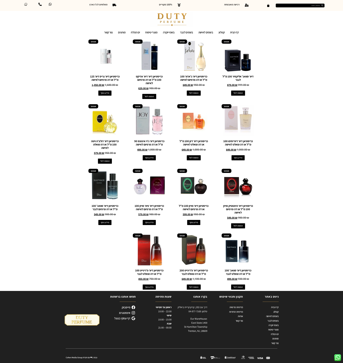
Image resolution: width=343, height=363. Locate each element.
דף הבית (234, 32)
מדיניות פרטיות (236, 307)
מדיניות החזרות (236, 311)
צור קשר (108, 32)
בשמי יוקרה (169, 32)
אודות (240, 316)
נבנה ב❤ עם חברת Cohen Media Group (81, 357)
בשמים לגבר (186, 32)
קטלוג (221, 32)
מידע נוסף (105, 92)
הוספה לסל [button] (238, 92)
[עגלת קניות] (268, 5)
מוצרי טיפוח (151, 32)
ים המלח (135, 32)
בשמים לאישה (205, 32)
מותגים (122, 32)
